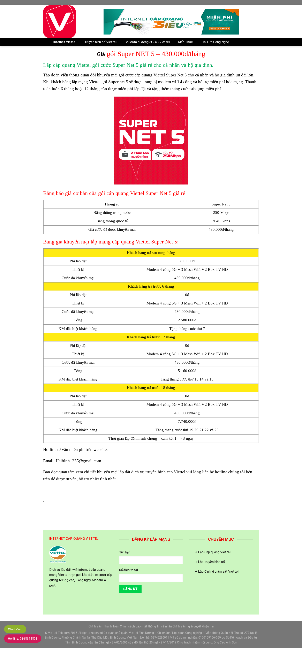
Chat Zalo (15, 629)
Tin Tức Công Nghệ (215, 42)
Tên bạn (124, 552)
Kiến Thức (185, 42)
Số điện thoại (128, 570)
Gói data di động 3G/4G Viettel (147, 42)
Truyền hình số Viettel (100, 42)
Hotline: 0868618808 (22, 638)
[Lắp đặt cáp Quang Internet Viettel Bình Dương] (70, 21)
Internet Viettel (64, 42)
